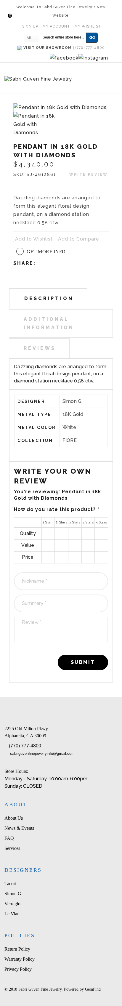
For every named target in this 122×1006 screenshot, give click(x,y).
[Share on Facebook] (56, 263)
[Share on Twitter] (64, 263)
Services (12, 848)
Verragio (12, 903)
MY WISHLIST (88, 26)
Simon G (12, 893)
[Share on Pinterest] (82, 263)
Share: (24, 263)
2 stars (61, 533)
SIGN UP (30, 26)
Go (92, 37)
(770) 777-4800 (25, 745)
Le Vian (12, 913)
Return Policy (17, 948)
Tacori (10, 883)
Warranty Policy (19, 959)
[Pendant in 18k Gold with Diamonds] (36, 124)
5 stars (101, 533)
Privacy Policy (18, 969)
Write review (88, 174)
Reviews (40, 348)
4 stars (88, 533)
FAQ (9, 838)
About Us (13, 818)
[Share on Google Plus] (73, 263)
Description (48, 298)
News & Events (19, 828)
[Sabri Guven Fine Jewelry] (61, 80)
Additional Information (49, 323)
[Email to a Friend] (47, 263)
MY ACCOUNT (56, 26)
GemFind (93, 989)
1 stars (48, 533)
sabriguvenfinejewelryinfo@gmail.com (42, 753)
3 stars (75, 533)
